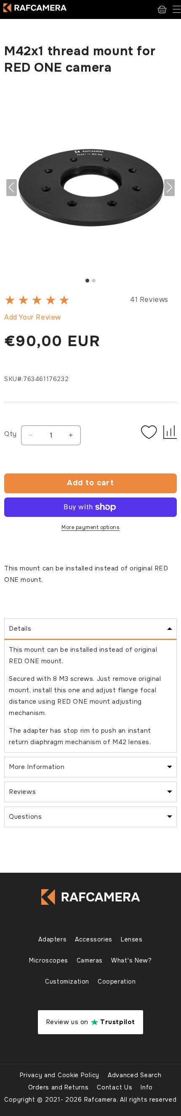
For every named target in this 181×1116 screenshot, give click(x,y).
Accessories (93, 939)
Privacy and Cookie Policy (60, 1075)
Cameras (90, 960)
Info (147, 1087)
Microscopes (48, 960)
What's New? (131, 960)
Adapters (52, 939)
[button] (177, 9)
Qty (10, 434)
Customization (67, 981)
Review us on (90, 1022)
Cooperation (117, 981)
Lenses (132, 939)
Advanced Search (135, 1075)
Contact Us (114, 1087)
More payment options (90, 527)
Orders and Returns (58, 1087)
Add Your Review (32, 317)
